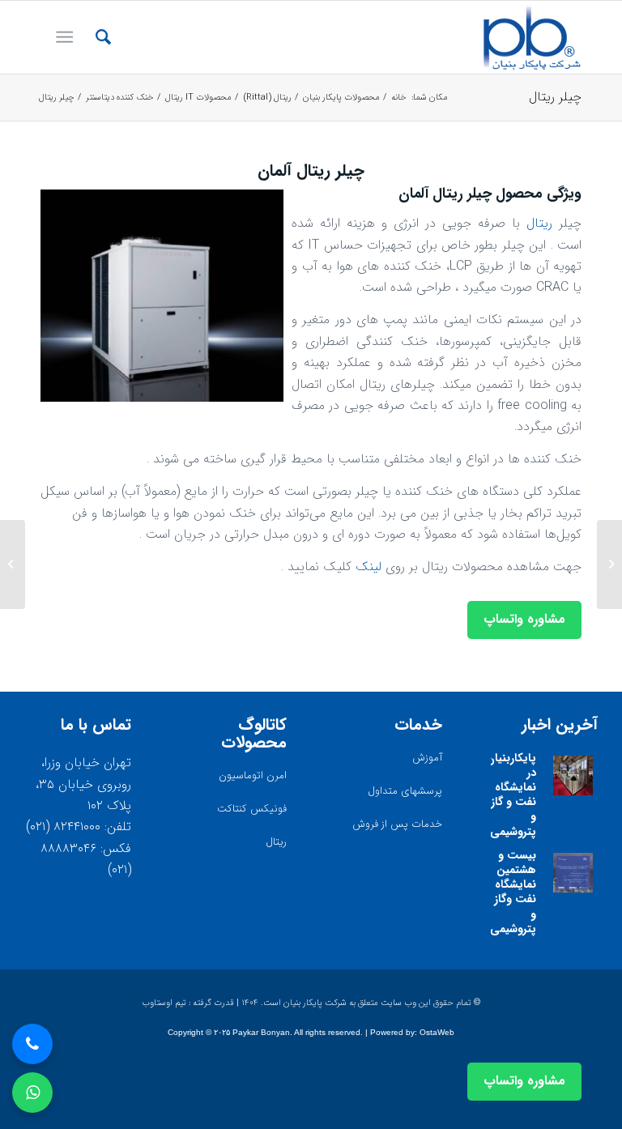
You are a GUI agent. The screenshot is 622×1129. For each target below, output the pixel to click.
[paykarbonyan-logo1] (532, 37)
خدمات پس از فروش (397, 824)
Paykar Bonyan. (262, 1032)
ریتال (542, 223)
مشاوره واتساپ (524, 619)
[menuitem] (95, 37)
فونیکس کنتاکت (252, 808)
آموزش (427, 757)
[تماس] (32, 1044)
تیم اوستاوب (164, 1003)
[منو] (67, 37)
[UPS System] (609, 564)
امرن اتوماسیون (253, 775)
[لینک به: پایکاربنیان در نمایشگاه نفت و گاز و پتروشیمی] (573, 775)
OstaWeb (437, 1032)
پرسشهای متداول (405, 790)
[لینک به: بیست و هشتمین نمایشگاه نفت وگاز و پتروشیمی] (573, 873)
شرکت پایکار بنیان (315, 1003)
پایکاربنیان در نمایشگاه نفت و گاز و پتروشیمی (511, 795)
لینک (368, 566)
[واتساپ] (32, 1092)
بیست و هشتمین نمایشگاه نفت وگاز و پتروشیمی (513, 892)
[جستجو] (95, 37)
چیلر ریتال (555, 97)
